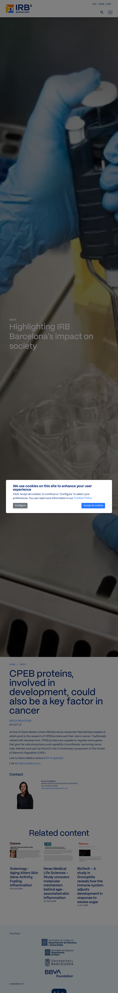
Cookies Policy (83, 498)
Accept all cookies (93, 505)
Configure (20, 505)
